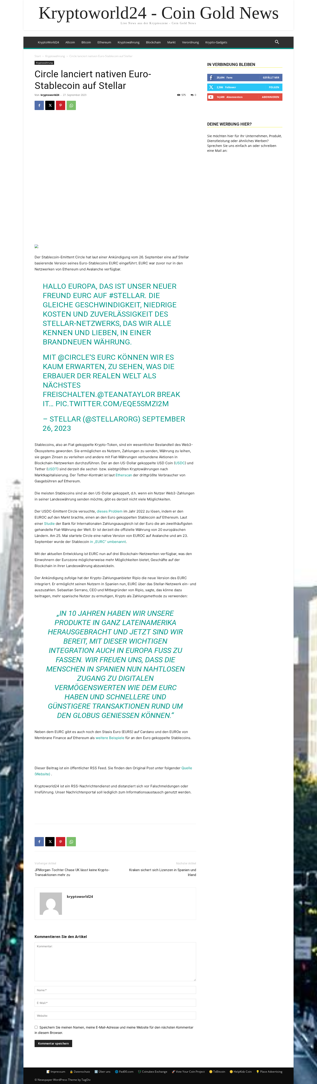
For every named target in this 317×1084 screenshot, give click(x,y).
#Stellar (127, 295)
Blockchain (153, 42)
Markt (171, 42)
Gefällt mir (271, 77)
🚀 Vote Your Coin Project (188, 1072)
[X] (50, 105)
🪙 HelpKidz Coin (241, 1072)
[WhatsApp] (71, 105)
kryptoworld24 (50, 95)
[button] (276, 42)
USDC (180, 463)
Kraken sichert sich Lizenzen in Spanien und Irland (162, 872)
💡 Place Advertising (269, 1072)
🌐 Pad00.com (124, 1072)
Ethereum (104, 42)
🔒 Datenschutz (80, 1072)
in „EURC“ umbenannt (108, 541)
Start (38, 56)
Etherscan (124, 475)
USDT (52, 469)
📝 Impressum (55, 1072)
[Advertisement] (115, 808)
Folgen (274, 87)
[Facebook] (39, 105)
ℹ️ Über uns (102, 1072)
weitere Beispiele (110, 738)
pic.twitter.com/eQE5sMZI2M (112, 403)
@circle (74, 357)
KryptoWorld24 (48, 42)
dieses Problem (110, 511)
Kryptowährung (128, 42)
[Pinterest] (60, 105)
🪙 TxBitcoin (217, 1072)
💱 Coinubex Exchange (152, 1072)
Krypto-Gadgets (216, 42)
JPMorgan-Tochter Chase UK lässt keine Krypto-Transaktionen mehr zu (72, 872)
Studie (49, 523)
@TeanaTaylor (126, 394)
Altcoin (70, 42)
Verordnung (190, 42)
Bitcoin (86, 42)
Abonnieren (270, 97)
